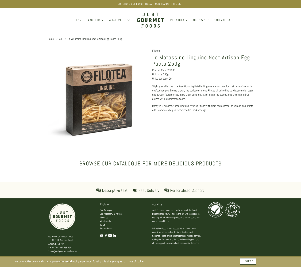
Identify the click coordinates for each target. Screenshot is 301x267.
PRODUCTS (177, 20)
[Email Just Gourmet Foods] (101, 236)
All (60, 39)
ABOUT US (94, 20)
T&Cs (102, 224)
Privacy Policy (106, 228)
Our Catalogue (106, 210)
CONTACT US (222, 20)
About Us (104, 217)
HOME (80, 20)
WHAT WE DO (118, 20)
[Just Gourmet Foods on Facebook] (105, 236)
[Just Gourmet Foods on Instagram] (110, 236)
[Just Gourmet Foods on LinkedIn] (114, 236)
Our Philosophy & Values (111, 213)
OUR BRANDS (201, 20)
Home (51, 39)
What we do (105, 221)
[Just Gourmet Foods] (150, 20)
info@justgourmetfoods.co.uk (63, 251)
